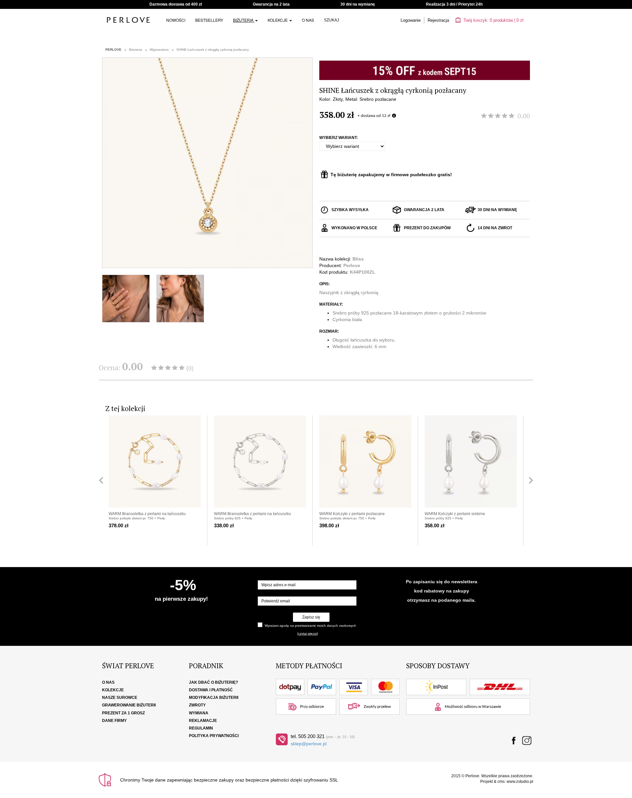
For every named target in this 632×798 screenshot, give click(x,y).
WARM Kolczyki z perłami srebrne (455, 513)
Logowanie (411, 20)
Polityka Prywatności (214, 735)
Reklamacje (203, 720)
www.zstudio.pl (520, 781)
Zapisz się (311, 617)
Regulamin (201, 728)
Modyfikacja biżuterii (213, 697)
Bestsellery (209, 20)
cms (501, 781)
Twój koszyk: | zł (492, 20)
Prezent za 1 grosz (123, 713)
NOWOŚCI (175, 20)
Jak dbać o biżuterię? (213, 682)
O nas (308, 20)
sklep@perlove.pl (309, 743)
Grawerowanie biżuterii (129, 705)
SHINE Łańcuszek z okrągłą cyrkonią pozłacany (212, 49)
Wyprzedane (159, 49)
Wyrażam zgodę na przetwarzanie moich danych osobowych (310, 625)
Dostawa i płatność (211, 690)
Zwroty (197, 705)
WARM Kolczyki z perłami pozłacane (352, 513)
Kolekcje (278, 20)
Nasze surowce (119, 697)
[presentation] (101, 480)
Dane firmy (114, 720)
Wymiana (198, 713)
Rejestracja (438, 20)
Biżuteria (243, 20)
